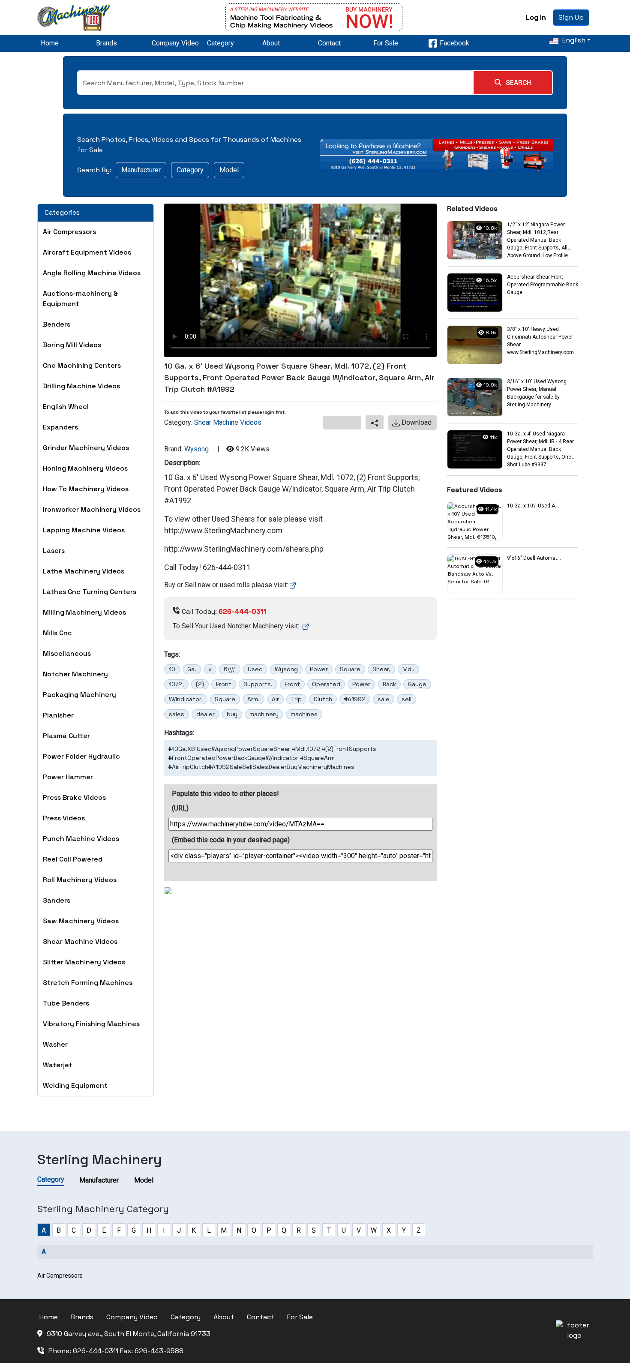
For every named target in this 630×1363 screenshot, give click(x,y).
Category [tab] (50, 1179)
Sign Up (571, 17)
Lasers (54, 550)
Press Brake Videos (74, 797)
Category (220, 43)
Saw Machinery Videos (81, 920)
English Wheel (66, 406)
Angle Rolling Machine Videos (92, 272)
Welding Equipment (75, 1085)
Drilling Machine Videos (81, 385)
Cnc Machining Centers (82, 365)
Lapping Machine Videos (84, 529)
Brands (106, 43)
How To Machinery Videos (86, 488)
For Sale (385, 43)
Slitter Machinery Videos (84, 962)
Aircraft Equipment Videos (87, 252)
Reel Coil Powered (72, 859)
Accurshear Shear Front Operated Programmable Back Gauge (542, 284)
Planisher (58, 715)
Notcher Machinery (75, 673)
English (573, 40)
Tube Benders (66, 1003)
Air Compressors (69, 231)
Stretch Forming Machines (87, 982)
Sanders (56, 900)
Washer (55, 1044)
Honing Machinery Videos (85, 468)
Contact (329, 43)
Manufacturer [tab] (99, 1180)
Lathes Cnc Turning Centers (89, 591)
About (271, 43)
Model (229, 170)
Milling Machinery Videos (84, 612)
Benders (56, 324)
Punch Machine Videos (81, 838)
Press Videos (64, 818)
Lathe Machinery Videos (83, 571)
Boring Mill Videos (72, 344)
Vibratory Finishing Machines (91, 1023)
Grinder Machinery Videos (86, 447)
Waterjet (57, 1064)
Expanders (60, 427)
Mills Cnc (57, 632)
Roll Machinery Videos (80, 879)
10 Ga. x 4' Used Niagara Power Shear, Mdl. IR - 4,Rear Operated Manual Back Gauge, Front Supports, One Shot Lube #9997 (540, 449)
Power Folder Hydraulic (81, 756)
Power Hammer (68, 776)
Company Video (175, 43)
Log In (536, 17)
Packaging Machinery (79, 694)
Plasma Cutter (66, 735)
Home (50, 43)
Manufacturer (141, 170)
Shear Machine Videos (80, 941)
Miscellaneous (67, 653)
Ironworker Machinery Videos (92, 509)
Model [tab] (143, 1180)
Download (416, 422)
